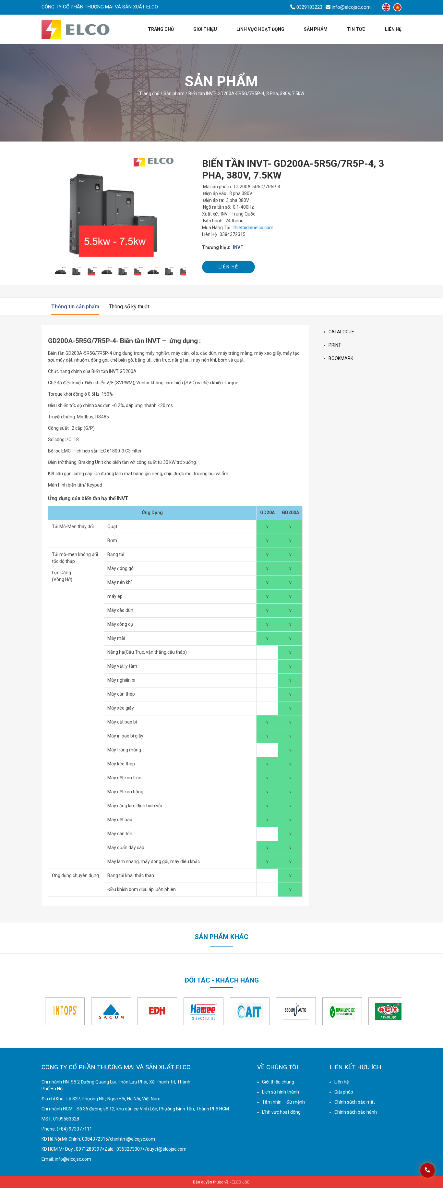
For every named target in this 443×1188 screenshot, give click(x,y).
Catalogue (341, 331)
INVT (238, 247)
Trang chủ (161, 29)
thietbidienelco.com (253, 227)
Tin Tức (356, 29)
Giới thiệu (205, 29)
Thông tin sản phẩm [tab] (75, 306)
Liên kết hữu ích (355, 1067)
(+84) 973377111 (74, 1129)
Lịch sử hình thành (280, 1092)
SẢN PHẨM (316, 29)
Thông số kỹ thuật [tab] (129, 306)
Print (335, 345)
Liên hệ (393, 29)
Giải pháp (343, 1092)
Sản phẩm (174, 93)
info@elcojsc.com (73, 1159)
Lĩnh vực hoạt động (260, 29)
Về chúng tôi (277, 1067)
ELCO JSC (240, 1182)
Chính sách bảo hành (355, 1112)
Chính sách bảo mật (354, 1102)
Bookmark (341, 358)
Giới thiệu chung (278, 1081)
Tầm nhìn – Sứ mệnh (283, 1102)
